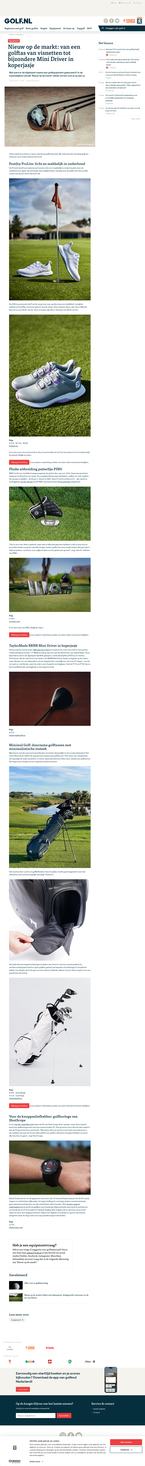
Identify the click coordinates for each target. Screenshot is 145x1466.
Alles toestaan (126, 1442)
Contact (96, 1412)
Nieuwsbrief (126, 3)
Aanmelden (64, 1415)
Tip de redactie (99, 1409)
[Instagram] (106, 22)
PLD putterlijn (64, 481)
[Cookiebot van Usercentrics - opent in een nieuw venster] (15, 1461)
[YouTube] (117, 22)
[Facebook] (111, 22)
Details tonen (35, 1461)
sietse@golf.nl (34, 1252)
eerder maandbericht (24, 1124)
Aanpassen (124, 1450)
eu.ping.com (14, 621)
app (115, 3)
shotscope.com (16, 1227)
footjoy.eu (13, 446)
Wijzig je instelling (19, 462)
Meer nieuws (135, 119)
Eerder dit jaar (27, 481)
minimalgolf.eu (15, 1098)
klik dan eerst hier (42, 649)
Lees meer (23, 1389)
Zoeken (139, 3)
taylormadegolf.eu (17, 735)
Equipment (16, 1320)
